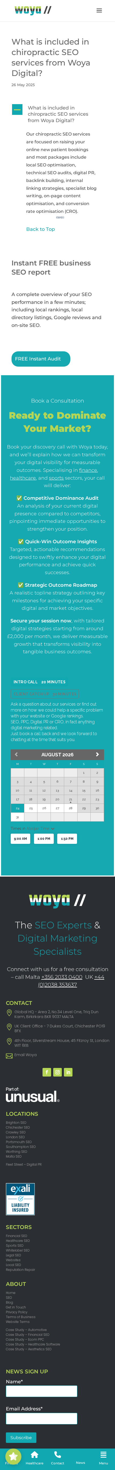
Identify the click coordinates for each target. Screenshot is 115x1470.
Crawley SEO (16, 1132)
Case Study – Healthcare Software (33, 1344)
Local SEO (13, 1265)
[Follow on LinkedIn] (68, 1072)
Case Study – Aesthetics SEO (29, 1349)
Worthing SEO (16, 1151)
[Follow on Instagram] (57, 1072)
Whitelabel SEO (18, 1250)
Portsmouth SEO (19, 1142)
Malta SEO (14, 1156)
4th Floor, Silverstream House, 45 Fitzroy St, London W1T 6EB (61, 1043)
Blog (9, 1302)
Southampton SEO (21, 1146)
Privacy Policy (17, 1312)
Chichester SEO (18, 1127)
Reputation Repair (20, 1269)
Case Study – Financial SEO (27, 1334)
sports (56, 478)
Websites (13, 1260)
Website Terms (18, 1321)
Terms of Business (21, 1317)
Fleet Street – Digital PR (24, 1164)
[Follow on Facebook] (47, 1072)
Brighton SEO (16, 1122)
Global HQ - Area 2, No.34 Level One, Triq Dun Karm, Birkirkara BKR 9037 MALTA (56, 1014)
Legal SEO (13, 1255)
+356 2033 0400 (61, 977)
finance (88, 470)
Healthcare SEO (18, 1240)
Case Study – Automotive (26, 1329)
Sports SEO (15, 1245)
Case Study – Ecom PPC (25, 1339)
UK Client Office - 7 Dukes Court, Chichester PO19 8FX (59, 1028)
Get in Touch (16, 1307)
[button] (57, 116)
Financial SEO (16, 1236)
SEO (9, 1297)
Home (11, 1292)
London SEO (15, 1137)
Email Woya (25, 1054)
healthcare (23, 478)
